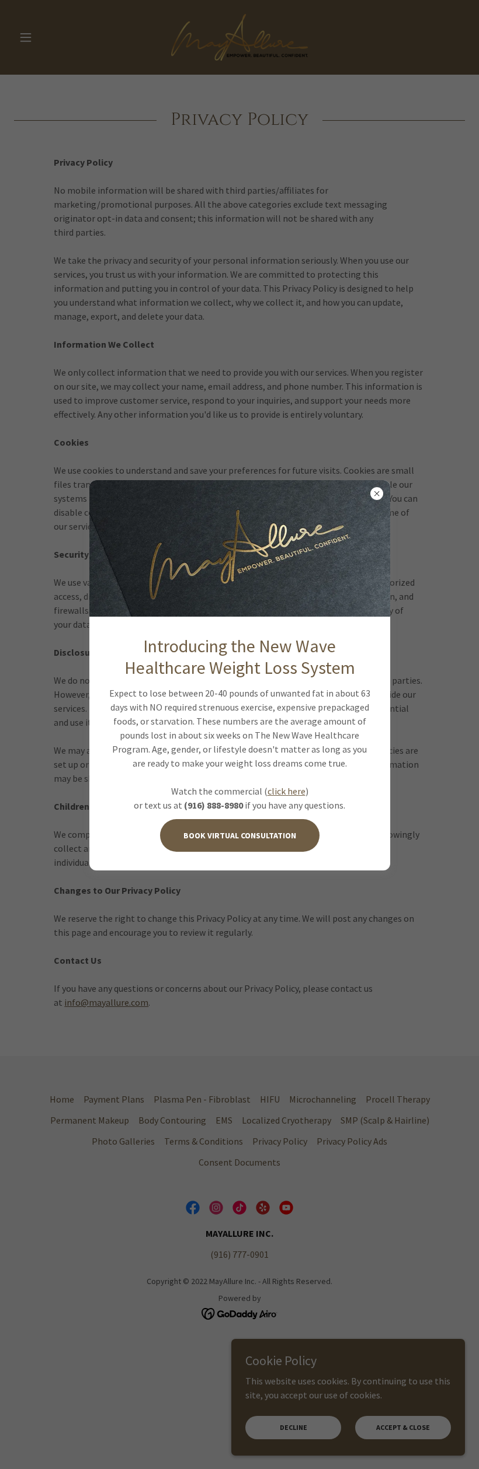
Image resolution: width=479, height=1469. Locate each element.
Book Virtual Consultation (239, 835)
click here (287, 791)
